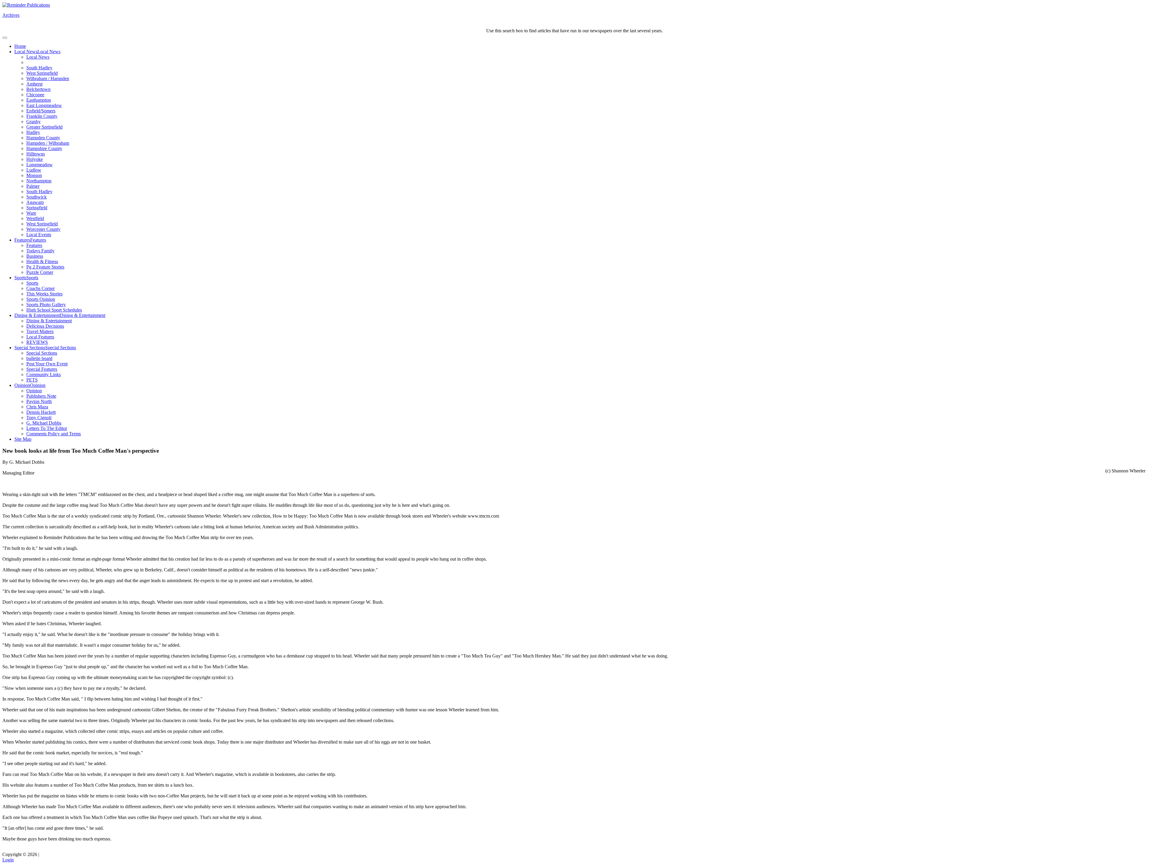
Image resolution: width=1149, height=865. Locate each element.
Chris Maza (37, 406)
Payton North (39, 401)
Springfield (36, 207)
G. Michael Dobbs (43, 422)
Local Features (40, 336)
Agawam (35, 202)
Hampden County (43, 137)
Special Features (41, 369)
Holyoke (34, 159)
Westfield (35, 218)
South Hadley (39, 67)
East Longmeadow (44, 105)
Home (20, 46)
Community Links (43, 374)
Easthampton (38, 100)
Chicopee (35, 94)
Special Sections (29, 347)
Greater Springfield (44, 126)
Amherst (34, 83)
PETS (32, 379)
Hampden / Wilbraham (47, 143)
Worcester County (43, 229)
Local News (25, 51)
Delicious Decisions (45, 326)
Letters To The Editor (46, 428)
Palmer (32, 186)
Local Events (38, 234)
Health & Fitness (42, 261)
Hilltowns (35, 153)
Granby (33, 121)
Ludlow (33, 170)
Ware (31, 213)
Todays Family (40, 250)
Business (34, 256)
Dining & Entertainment (37, 315)
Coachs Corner (40, 288)
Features (22, 239)
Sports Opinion (40, 299)
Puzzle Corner (39, 272)
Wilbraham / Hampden (47, 78)
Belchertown (38, 89)
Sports (20, 277)
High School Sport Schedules (54, 309)
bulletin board (39, 358)
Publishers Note (41, 396)
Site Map (22, 439)
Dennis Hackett (41, 412)
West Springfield (42, 73)
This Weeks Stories (44, 293)
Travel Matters (40, 331)
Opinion (22, 385)
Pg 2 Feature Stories (45, 266)
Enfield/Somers (40, 110)
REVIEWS (37, 342)
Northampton (38, 180)
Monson (34, 175)
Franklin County (41, 116)
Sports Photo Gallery (46, 304)
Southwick (36, 196)
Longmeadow (39, 164)
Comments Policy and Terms (53, 433)
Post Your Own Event (47, 363)
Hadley (33, 132)
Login (8, 859)
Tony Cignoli (38, 417)
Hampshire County (44, 148)
